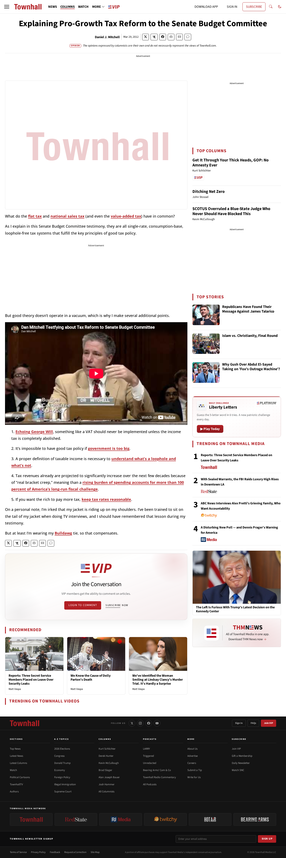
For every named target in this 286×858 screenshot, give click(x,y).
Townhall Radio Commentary (159, 777)
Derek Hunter (106, 756)
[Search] (270, 6)
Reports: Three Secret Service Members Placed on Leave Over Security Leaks (31, 679)
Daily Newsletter (241, 763)
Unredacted (149, 763)
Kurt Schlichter (107, 749)
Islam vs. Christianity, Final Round (250, 336)
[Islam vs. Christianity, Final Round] (206, 344)
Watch (13, 770)
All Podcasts (149, 784)
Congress (59, 756)
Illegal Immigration (65, 784)
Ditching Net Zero (208, 192)
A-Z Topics (61, 739)
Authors (14, 791)
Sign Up (267, 839)
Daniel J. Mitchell (107, 37)
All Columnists (106, 791)
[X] (132, 723)
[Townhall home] (24, 723)
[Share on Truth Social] (154, 37)
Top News (15, 749)
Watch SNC (238, 770)
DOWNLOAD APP (206, 6)
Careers (191, 763)
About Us (192, 749)
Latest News (16, 756)
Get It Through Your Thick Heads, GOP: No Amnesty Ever (230, 162)
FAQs (253, 723)
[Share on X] (145, 37)
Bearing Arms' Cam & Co (157, 770)
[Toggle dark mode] (279, 6)
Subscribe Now (117, 605)
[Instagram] (140, 723)
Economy (59, 770)
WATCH (83, 6)
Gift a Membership (242, 756)
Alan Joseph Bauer (109, 777)
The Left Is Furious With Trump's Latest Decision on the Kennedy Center (235, 609)
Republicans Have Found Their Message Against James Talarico (248, 309)
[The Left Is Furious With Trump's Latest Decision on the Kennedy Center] (237, 577)
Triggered (148, 756)
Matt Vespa (15, 689)
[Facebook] (148, 723)
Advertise (192, 756)
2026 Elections (62, 749)
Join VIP (268, 723)
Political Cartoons (20, 777)
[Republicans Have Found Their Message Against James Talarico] (206, 315)
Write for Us (194, 777)
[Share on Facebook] (162, 37)
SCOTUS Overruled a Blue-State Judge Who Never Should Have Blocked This (231, 211)
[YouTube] (157, 723)
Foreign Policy (62, 777)
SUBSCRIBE (254, 6)
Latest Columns (18, 763)
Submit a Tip (194, 770)
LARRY (146, 749)
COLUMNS (67, 6)
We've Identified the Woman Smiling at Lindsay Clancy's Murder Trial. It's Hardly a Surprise (157, 679)
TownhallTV (16, 784)
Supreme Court (62, 791)
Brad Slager (105, 770)
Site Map (95, 852)
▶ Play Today (210, 429)
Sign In (239, 723)
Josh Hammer (107, 784)
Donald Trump (62, 763)
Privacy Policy (38, 852)
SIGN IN (232, 6)
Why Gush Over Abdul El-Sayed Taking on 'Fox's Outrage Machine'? (251, 367)
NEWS (52, 6)
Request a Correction (75, 852)
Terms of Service (18, 852)
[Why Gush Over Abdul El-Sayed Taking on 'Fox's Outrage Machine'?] (206, 372)
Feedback (55, 852)
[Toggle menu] (7, 7)
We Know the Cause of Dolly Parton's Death (91, 677)
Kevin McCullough (109, 763)
